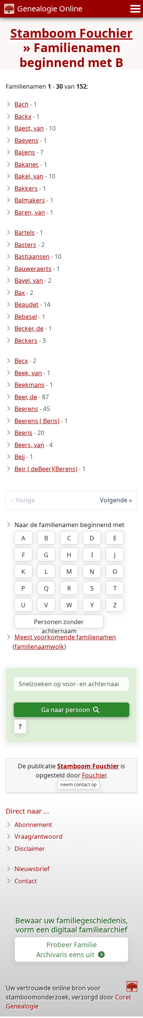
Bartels (24, 232)
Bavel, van (28, 280)
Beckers (25, 340)
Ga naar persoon (66, 710)
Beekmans (29, 385)
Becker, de (28, 328)
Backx (22, 116)
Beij (19, 456)
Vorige (25, 500)
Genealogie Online (49, 8)
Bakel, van (28, 176)
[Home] (132, 986)
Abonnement (33, 824)
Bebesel (25, 316)
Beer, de (25, 397)
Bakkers (26, 188)
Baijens (24, 152)
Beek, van (28, 373)
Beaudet (26, 304)
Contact (25, 881)
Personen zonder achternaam (59, 623)
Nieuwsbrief (32, 869)
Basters (25, 245)
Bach (21, 104)
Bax (19, 292)
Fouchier (94, 775)
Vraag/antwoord (38, 836)
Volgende (113, 500)
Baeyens (26, 140)
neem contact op (78, 784)
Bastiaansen (32, 256)
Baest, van (29, 128)
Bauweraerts (32, 268)
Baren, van (29, 212)
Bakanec (26, 164)
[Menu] (134, 8)
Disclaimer (29, 848)
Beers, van (29, 445)
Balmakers (29, 200)
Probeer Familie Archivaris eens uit (66, 949)
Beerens (26, 409)
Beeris (23, 433)
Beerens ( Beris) (36, 421)
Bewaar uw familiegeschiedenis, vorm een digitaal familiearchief (71, 925)
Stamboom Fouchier (71, 33)
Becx (21, 361)
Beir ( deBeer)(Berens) (45, 469)
